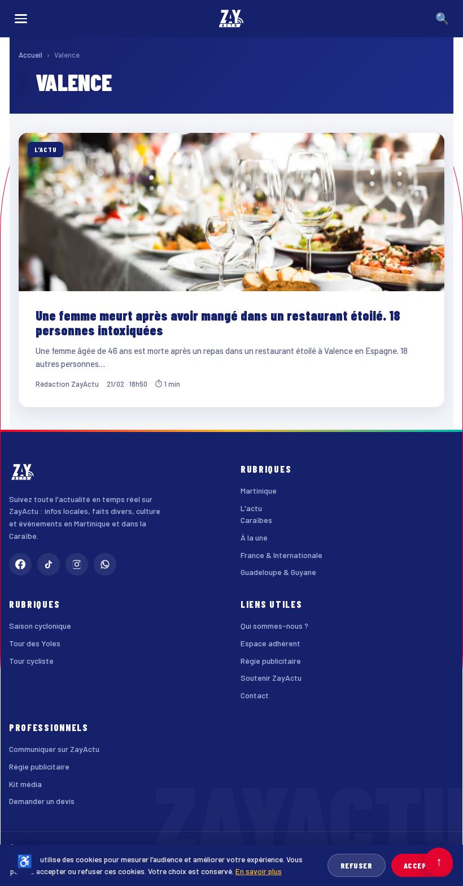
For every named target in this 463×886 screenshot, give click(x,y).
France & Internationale (281, 555)
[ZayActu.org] (231, 19)
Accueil (30, 54)
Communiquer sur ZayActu (54, 749)
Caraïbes (256, 520)
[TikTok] (48, 564)
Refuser (356, 865)
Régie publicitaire (271, 660)
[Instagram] (76, 564)
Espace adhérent (270, 643)
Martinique (259, 490)
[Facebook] (20, 564)
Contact (255, 695)
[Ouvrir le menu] (21, 19)
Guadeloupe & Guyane (278, 572)
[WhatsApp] (105, 564)
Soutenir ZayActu (271, 677)
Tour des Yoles (34, 643)
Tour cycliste (31, 660)
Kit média (25, 784)
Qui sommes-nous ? (274, 625)
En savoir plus (258, 871)
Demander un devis (42, 801)
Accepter (422, 865)
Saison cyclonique (40, 625)
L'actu (251, 508)
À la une (254, 537)
